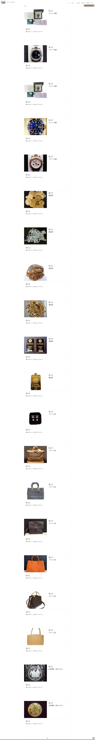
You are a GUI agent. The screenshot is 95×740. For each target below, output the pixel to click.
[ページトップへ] (94, 738)
